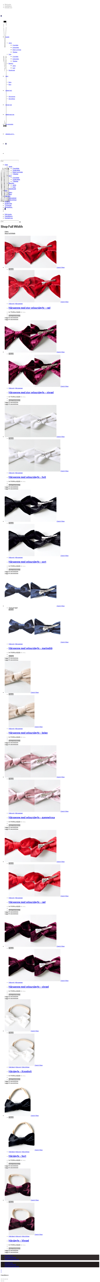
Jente (10, 166)
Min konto (8, 4)
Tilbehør (15, 174)
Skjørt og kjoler (17, 172)
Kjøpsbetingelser (10, 1257)
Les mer (11, 656)
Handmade (12, 189)
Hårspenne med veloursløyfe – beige (28, 732)
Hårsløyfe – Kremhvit (20, 1071)
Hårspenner (13, 198)
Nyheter (7, 201)
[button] (11, 317)
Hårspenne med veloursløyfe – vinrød (29, 986)
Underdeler (16, 170)
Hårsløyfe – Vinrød (19, 1240)
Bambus (11, 183)
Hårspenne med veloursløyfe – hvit (27, 477)
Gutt (10, 176)
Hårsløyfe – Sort (17, 1156)
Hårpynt (7, 196)
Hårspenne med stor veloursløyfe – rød (29, 307)
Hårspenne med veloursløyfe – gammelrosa (32, 817)
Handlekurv (8, 6)
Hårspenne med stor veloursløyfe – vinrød (31, 392)
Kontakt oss (8, 7)
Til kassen (8, 205)
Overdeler (15, 168)
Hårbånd (12, 1067)
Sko (6, 190)
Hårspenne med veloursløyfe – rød (27, 902)
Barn (10, 194)
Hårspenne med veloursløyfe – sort (27, 561)
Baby (10, 192)
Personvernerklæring (12, 1259)
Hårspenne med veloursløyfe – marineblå (30, 648)
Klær (6, 165)
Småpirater (8, 203)
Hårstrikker (13, 200)
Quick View (60, 267)
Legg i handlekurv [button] (14, 316)
